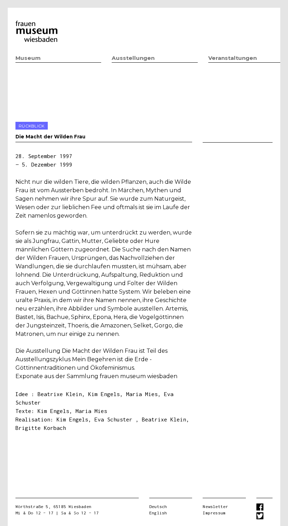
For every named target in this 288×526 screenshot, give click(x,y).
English (158, 512)
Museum (28, 58)
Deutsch (158, 506)
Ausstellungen (133, 58)
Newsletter (215, 506)
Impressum (214, 512)
